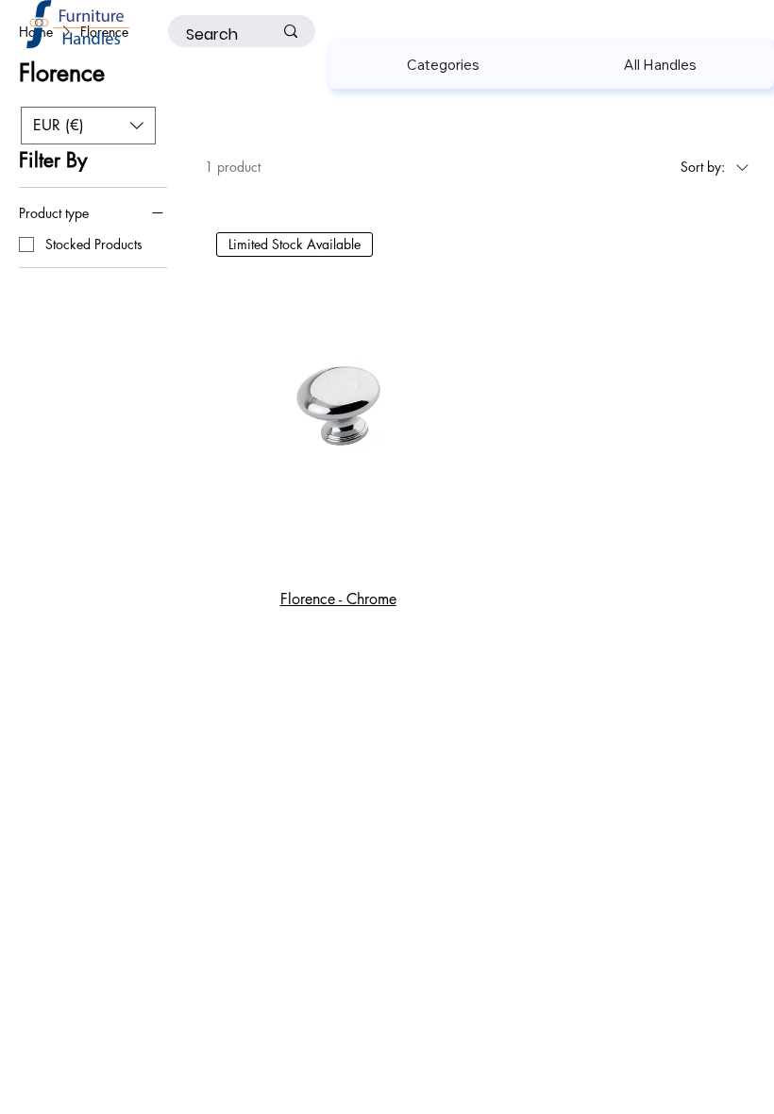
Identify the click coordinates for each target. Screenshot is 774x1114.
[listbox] (88, 125)
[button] (442, 64)
